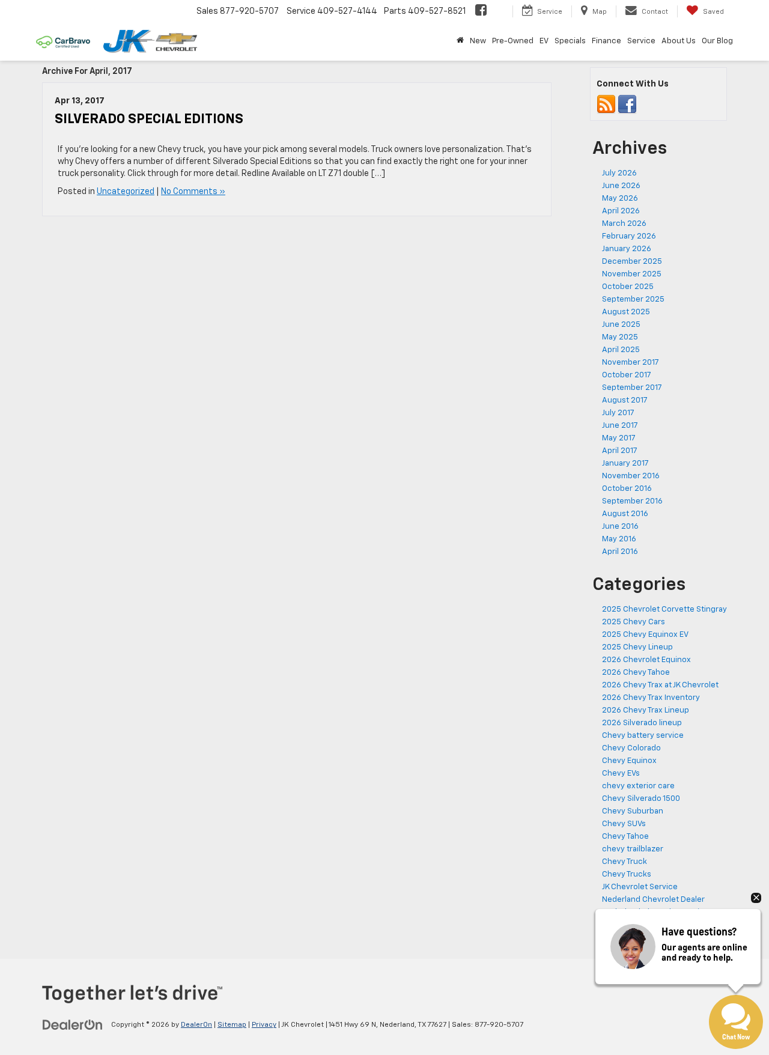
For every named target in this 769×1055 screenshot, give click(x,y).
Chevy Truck (624, 862)
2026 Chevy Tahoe (636, 672)
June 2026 (621, 186)
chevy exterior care (638, 786)
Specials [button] (570, 41)
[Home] (460, 41)
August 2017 (625, 400)
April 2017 (619, 451)
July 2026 (619, 173)
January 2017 (625, 463)
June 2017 (620, 426)
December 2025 (632, 262)
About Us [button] (678, 41)
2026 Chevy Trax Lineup (645, 710)
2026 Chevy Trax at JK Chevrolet (660, 685)
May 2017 (619, 438)
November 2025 (631, 274)
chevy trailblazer (632, 849)
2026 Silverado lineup (642, 723)
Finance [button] (606, 41)
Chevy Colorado (631, 748)
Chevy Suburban (632, 811)
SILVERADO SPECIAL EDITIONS (149, 119)
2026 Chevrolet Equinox (646, 660)
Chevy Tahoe (625, 837)
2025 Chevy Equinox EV (645, 635)
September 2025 (633, 299)
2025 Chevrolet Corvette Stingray (664, 609)
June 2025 (621, 325)
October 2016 (627, 489)
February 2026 (629, 236)
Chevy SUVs (624, 824)
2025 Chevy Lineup (637, 647)
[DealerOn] (72, 1024)
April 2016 (620, 552)
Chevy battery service (643, 736)
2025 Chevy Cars (633, 622)
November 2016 (631, 476)
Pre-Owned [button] (512, 41)
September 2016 (632, 501)
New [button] (478, 41)
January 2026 (626, 249)
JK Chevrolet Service (640, 887)
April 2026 (621, 211)
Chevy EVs (621, 773)
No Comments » (193, 191)
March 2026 (624, 224)
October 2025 (628, 287)
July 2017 (618, 413)
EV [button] (544, 41)
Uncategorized (125, 191)
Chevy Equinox (629, 761)
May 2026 (620, 198)
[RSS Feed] (606, 105)
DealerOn (196, 1025)
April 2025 (621, 350)
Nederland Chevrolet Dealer (653, 900)
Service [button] (641, 41)
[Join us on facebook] (627, 105)
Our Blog (717, 41)
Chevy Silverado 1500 (641, 799)
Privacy (264, 1025)
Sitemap (231, 1025)
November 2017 (630, 362)
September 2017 (632, 388)
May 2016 (619, 539)
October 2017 (626, 375)
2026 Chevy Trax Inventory (651, 698)
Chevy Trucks (626, 874)
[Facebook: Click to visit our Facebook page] (481, 11)
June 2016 (620, 527)
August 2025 (626, 312)
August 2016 (625, 514)
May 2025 (620, 337)
